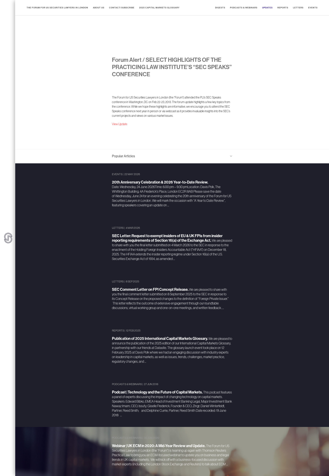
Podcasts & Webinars (243, 7)
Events (313, 7)
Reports (282, 7)
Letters (298, 7)
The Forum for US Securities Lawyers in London (57, 7)
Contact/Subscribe (121, 7)
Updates (267, 7)
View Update (119, 124)
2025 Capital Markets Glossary (159, 7)
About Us (98, 7)
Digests (220, 7)
